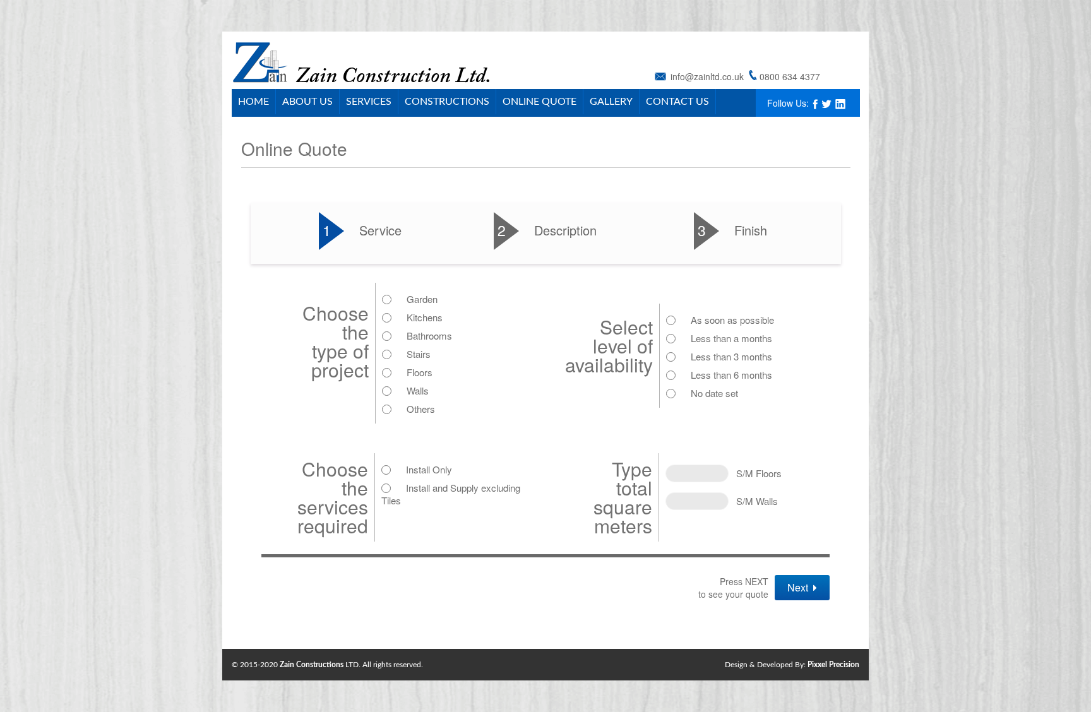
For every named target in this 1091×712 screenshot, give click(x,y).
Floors (419, 372)
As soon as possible (732, 319)
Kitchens (425, 317)
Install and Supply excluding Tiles (450, 494)
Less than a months (731, 338)
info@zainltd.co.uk (707, 76)
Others (421, 408)
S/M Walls (753, 500)
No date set (714, 393)
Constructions (447, 102)
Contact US (677, 102)
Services (368, 102)
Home (253, 102)
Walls (418, 390)
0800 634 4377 (790, 76)
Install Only (429, 469)
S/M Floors (755, 473)
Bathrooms (429, 335)
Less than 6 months (731, 374)
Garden (422, 299)
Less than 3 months (731, 356)
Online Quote (539, 102)
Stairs (419, 353)
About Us (307, 102)
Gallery (611, 102)
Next (800, 587)
